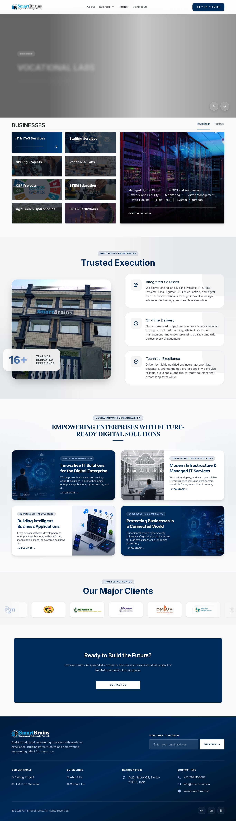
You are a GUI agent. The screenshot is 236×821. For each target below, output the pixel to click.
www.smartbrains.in (196, 791)
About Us (75, 777)
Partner (124, 6)
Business (106, 7)
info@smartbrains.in (197, 784)
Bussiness (203, 123)
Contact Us (140, 6)
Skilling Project (23, 777)
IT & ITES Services (25, 784)
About (91, 6)
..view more (69, 492)
